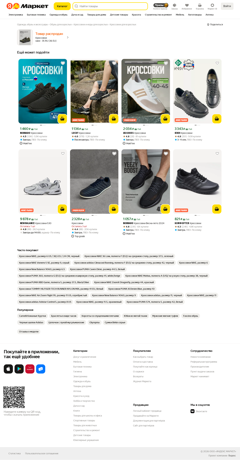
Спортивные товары (84, 420)
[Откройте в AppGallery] (29, 373)
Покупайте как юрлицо (145, 366)
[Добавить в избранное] (63, 63)
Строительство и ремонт (86, 430)
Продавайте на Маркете (146, 415)
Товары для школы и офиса (87, 415)
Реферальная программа (204, 361)
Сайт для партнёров (143, 425)
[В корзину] (62, 119)
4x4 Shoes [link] (128, 133)
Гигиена (77, 371)
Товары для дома (82, 386)
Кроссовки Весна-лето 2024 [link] (143, 223)
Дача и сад (79, 406)
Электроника (80, 376)
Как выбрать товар (143, 357)
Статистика (14, 453)
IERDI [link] (177, 133)
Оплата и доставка (143, 361)
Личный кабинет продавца (147, 411)
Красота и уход (81, 396)
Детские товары (82, 435)
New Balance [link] (27, 223)
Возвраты (138, 376)
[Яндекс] (232, 455)
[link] (49, 256)
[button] (213, 411)
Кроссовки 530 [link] (35, 223)
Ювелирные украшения (86, 440)
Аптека (77, 391)
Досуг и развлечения (84, 357)
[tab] (16, 15)
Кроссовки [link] (31, 133)
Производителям (200, 366)
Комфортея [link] (182, 223)
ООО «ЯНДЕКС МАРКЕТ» (222, 451)
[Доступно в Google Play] (19, 373)
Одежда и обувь (82, 381)
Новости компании (201, 357)
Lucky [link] (75, 133)
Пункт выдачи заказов (202, 371)
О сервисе (138, 371)
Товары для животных (85, 425)
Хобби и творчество (84, 401)
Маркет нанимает (200, 376)
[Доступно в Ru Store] (40, 373)
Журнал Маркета (142, 381)
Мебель (77, 361)
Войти (227, 6)
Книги (76, 410)
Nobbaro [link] (25, 133)
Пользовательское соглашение (41, 453)
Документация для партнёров (149, 420)
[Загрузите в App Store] (8, 373)
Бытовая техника (82, 366)
